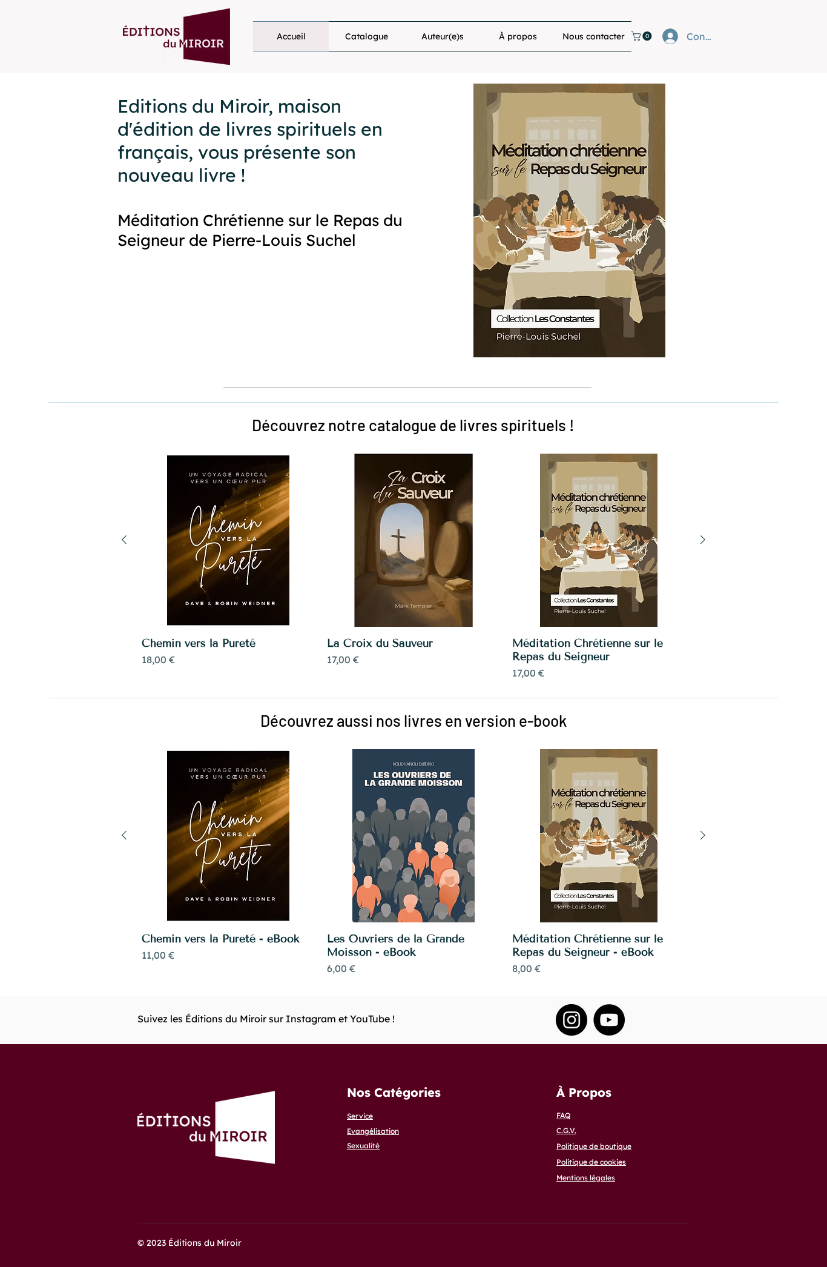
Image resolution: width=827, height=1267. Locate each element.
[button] (642, 36)
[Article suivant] (703, 539)
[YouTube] (609, 1020)
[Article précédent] (124, 539)
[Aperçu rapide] (228, 540)
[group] (413, 567)
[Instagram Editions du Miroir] (571, 1020)
